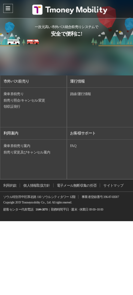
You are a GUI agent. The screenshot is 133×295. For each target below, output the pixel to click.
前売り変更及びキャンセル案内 (27, 152)
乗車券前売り (14, 94)
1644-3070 (41, 209)
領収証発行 (12, 106)
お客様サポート (83, 133)
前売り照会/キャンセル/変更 (24, 100)
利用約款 (9, 185)
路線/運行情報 (80, 94)
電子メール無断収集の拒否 (77, 185)
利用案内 (11, 133)
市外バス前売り (16, 81)
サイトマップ (113, 185)
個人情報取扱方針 (36, 185)
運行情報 (77, 81)
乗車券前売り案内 (17, 146)
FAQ (73, 146)
